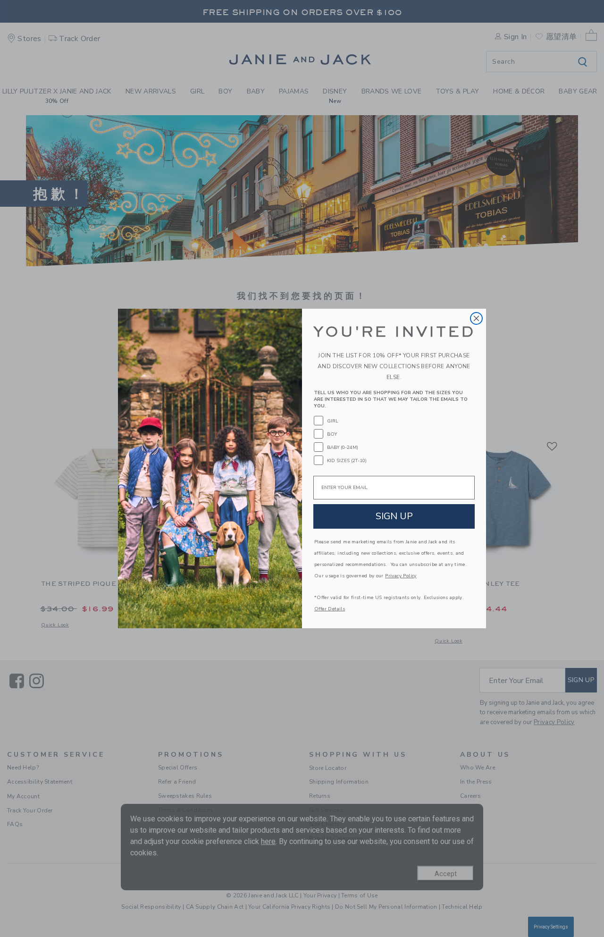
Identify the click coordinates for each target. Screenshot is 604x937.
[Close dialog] (476, 318)
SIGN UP (394, 516)
